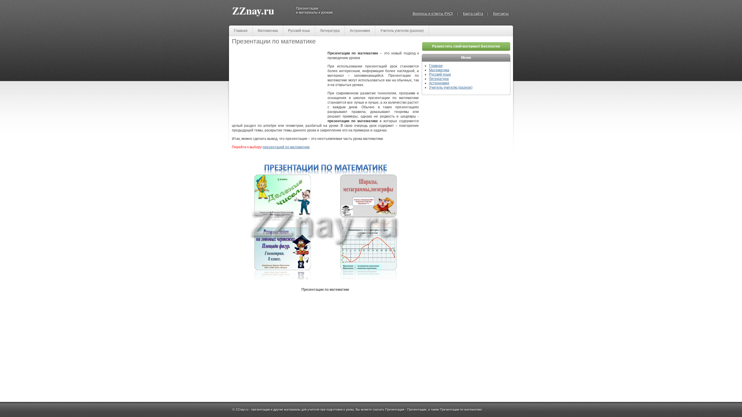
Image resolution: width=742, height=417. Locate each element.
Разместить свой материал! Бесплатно (466, 46)
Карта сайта (473, 13)
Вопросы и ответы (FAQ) (433, 13)
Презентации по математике (461, 409)
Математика (268, 31)
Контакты (501, 13)
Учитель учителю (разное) (402, 31)
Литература (330, 31)
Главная (241, 31)
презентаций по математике (286, 147)
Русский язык (299, 31)
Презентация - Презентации (405, 409)
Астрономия (360, 31)
